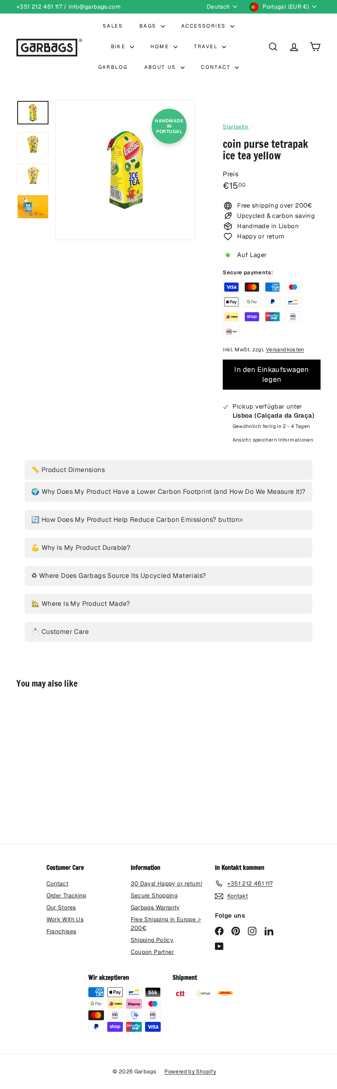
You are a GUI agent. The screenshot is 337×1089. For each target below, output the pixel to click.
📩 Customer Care (60, 631)
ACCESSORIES (204, 26)
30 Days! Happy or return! (166, 883)
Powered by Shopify (190, 1071)
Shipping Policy (152, 940)
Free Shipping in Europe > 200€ (166, 924)
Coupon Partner (152, 952)
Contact (57, 883)
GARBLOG (113, 67)
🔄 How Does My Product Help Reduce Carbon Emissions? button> (137, 519)
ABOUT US (161, 67)
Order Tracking (66, 895)
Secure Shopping (154, 895)
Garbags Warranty (155, 907)
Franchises (61, 931)
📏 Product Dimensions (68, 469)
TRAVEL (207, 46)
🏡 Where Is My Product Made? (80, 603)
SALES (113, 26)
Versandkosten (285, 349)
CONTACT (217, 67)
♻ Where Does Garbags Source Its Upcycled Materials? (118, 575)
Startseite (236, 126)
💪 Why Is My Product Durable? (80, 547)
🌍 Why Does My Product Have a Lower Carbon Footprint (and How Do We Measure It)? (168, 491)
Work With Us (65, 919)
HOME (160, 46)
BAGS (149, 26)
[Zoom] (125, 170)
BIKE (119, 46)
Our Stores (61, 907)
